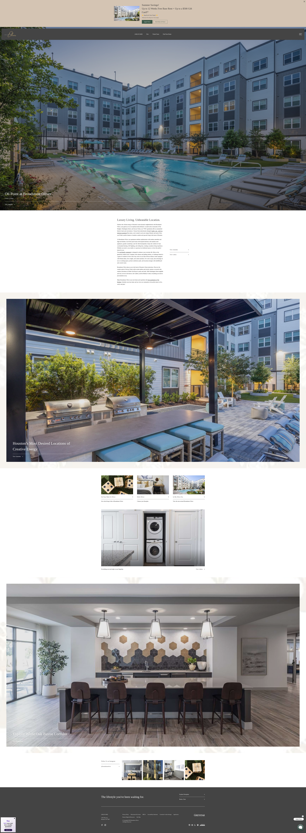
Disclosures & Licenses (136, 814)
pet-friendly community (125, 252)
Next (301, 204)
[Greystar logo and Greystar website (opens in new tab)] (199, 815)
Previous (296, 204)
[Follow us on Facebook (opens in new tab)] (102, 825)
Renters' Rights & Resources (128, 817)
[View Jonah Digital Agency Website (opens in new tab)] (202, 825)
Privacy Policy (125, 814)
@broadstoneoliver (106, 766)
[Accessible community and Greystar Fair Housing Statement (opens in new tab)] (195, 825)
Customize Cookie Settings (165, 814)
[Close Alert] (304, 2)
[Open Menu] (300, 34)
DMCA (144, 814)
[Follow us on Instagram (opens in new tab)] (105, 825)
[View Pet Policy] (198, 825)
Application (176, 814)
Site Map (138, 817)
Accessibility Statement (153, 814)
